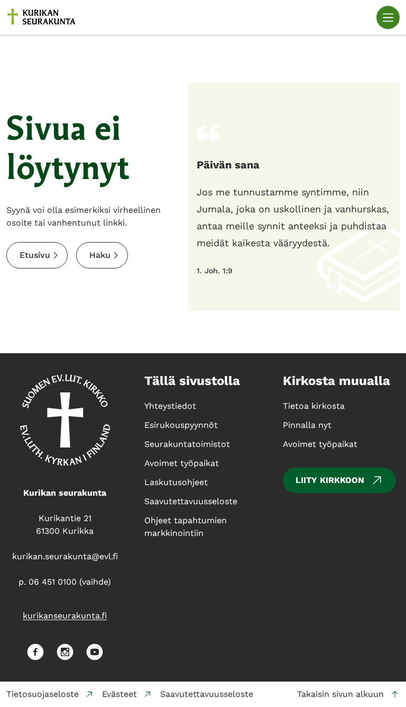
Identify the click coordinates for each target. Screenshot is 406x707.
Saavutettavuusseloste (206, 694)
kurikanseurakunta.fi (65, 616)
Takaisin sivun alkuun (340, 694)
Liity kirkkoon (330, 480)
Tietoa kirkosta (314, 406)
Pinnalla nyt (307, 425)
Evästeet (119, 694)
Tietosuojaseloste (42, 694)
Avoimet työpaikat (320, 444)
